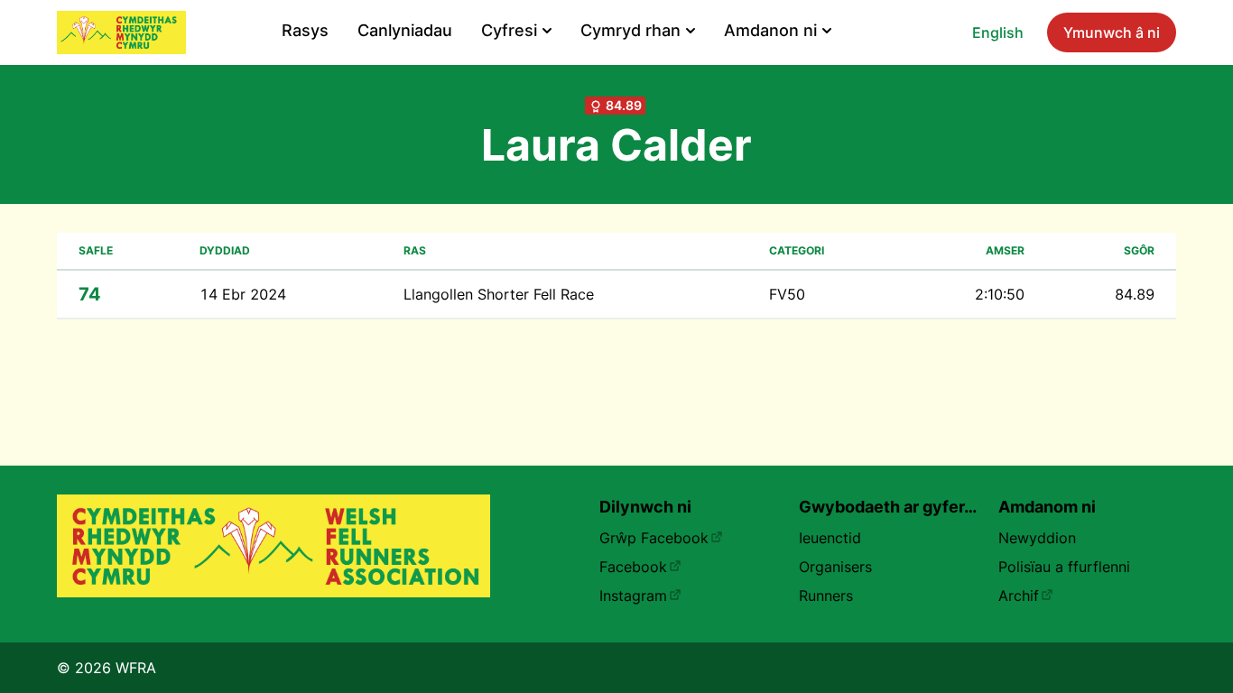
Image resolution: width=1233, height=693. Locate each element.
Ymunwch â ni (1111, 32)
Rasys (305, 30)
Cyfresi (509, 30)
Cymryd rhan (630, 30)
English (998, 32)
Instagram (633, 596)
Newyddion (1037, 538)
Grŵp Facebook (654, 538)
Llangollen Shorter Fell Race (498, 294)
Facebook (633, 567)
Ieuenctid (830, 538)
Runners (826, 596)
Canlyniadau (404, 30)
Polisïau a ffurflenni (1064, 567)
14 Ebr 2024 (242, 294)
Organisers (835, 567)
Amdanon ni (770, 30)
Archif (1018, 596)
